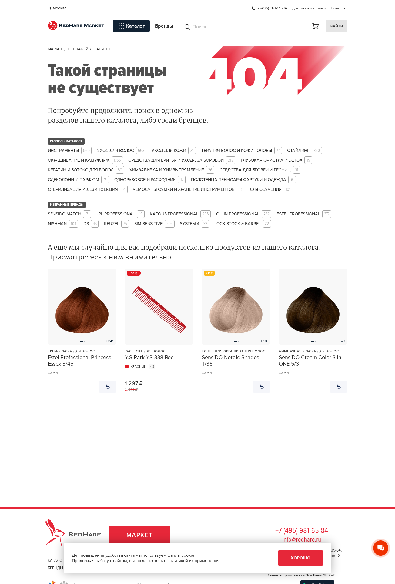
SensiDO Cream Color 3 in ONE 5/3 (310, 360)
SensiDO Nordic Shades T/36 (230, 360)
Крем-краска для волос (71, 351)
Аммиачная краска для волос (309, 351)
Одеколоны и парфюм (77, 180)
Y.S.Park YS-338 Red (149, 357)
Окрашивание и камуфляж (84, 160)
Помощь (338, 8)
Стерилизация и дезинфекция (86, 189)
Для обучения (270, 189)
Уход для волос (120, 150)
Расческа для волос (145, 351)
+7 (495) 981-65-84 (301, 531)
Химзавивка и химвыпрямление (170, 170)
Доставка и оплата (309, 8)
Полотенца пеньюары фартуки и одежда (242, 180)
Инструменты (69, 150)
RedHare (78, 535)
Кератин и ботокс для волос (85, 170)
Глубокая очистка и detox (275, 160)
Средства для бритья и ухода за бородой (180, 160)
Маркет (139, 535)
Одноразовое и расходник (148, 180)
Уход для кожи (173, 150)
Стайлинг (303, 150)
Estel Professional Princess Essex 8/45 (79, 360)
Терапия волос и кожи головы (240, 150)
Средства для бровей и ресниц (259, 170)
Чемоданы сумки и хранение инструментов (187, 189)
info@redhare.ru (301, 540)
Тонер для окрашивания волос (233, 351)
